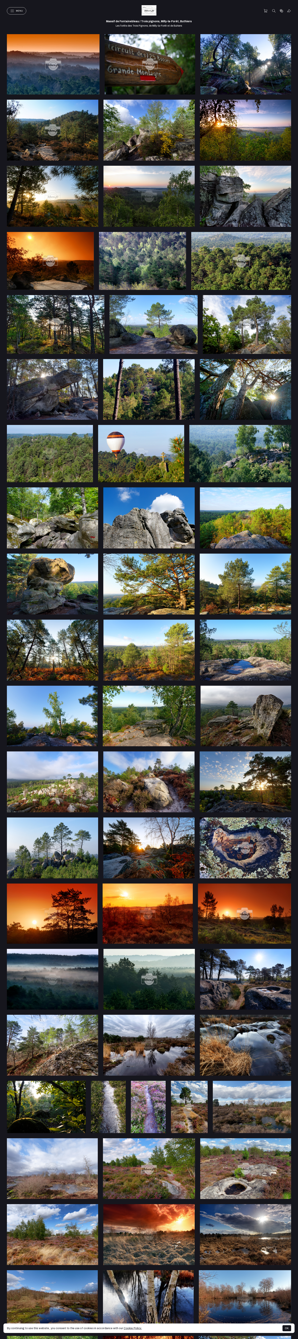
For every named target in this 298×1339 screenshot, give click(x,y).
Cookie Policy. (133, 1328)
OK (287, 1328)
